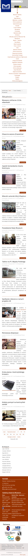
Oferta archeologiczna (17, 81)
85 (20, 434)
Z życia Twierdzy (17, 27)
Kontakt (17, 25)
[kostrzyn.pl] (8, 528)
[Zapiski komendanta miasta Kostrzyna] (9, 179)
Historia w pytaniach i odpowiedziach (17, 73)
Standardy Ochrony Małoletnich (8, 548)
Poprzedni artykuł (11, 432)
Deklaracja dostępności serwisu (8, 546)
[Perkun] (19, 533)
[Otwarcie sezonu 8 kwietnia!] (9, 145)
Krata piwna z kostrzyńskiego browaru (13, 373)
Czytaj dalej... (23, 130)
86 (23, 434)
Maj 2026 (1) (5, 453)
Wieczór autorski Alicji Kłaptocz (14, 196)
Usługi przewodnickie (17, 60)
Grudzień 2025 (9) (6, 463)
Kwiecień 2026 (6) (6, 455)
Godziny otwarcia (17, 64)
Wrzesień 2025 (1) (6, 470)
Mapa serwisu (10, 545)
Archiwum (17, 35)
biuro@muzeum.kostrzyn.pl (10, 489)
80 (4, 434)
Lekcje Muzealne (17, 70)
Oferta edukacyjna (17, 68)
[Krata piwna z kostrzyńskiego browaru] (9, 385)
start (4, 432)
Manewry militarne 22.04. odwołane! (12, 101)
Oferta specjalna (17, 66)
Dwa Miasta (17, 42)
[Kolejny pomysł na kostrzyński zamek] (9, 415)
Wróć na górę (22, 554)
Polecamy (4, 545)
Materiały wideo (17, 33)
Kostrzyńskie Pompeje (17, 55)
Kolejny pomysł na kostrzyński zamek (13, 403)
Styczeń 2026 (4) (6, 461)
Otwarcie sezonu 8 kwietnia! (12, 134)
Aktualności (17, 29)
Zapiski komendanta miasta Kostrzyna (12, 167)
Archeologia (17, 75)
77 (18, 432)
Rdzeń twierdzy (17, 44)
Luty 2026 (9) (5, 459)
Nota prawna (19, 546)
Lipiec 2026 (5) (5, 449)
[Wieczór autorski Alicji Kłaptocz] (9, 207)
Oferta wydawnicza (17, 22)
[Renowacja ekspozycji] (9, 344)
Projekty (17, 77)
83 (14, 434)
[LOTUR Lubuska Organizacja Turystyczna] (11, 538)
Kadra (17, 16)
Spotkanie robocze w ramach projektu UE (13, 300)
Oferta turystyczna (17, 51)
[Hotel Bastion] (10, 533)
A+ (25, 6)
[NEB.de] (17, 528)
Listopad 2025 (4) (6, 465)
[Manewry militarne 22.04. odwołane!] (9, 113)
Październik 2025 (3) (7, 468)
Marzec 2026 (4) (6, 457)
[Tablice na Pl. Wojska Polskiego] (9, 272)
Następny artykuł (12, 437)
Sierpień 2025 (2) (6, 472)
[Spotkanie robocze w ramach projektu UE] (9, 312)
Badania (17, 79)
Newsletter (17, 38)
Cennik (17, 59)
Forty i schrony (17, 46)
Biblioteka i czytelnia (17, 20)
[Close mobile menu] (17, 11)
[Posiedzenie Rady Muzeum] (9, 239)
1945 (17, 48)
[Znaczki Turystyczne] (17, 538)
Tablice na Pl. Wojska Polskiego (13, 261)
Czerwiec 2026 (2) (6, 451)
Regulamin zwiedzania (17, 62)
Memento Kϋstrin (17, 49)
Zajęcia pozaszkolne (17, 71)
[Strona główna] (17, 13)
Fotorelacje (17, 31)
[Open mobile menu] (17, 9)
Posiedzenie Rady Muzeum (12, 228)
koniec (19, 437)
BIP (23, 548)
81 (7, 434)
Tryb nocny (12, 6)
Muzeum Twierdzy (17, 14)
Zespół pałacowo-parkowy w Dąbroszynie (17, 57)
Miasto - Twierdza (17, 40)
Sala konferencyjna (17, 24)
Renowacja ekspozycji (10, 332)
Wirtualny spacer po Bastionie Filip (17, 37)
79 (24, 432)
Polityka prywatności (19, 545)
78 (21, 432)
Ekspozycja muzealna (17, 53)
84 (17, 434)
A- (23, 6)
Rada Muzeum (17, 18)
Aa (15, 6)
